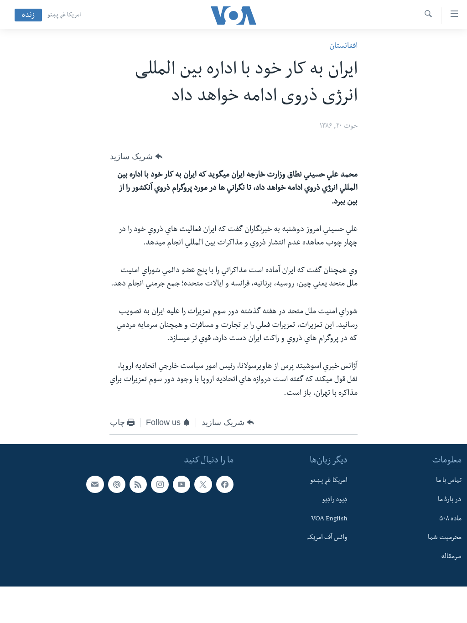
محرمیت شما (445, 539)
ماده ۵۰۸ (450, 519)
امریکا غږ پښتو (64, 15)
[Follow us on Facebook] (225, 484)
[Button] (136, 156)
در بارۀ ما (450, 500)
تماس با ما (449, 481)
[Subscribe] (95, 484)
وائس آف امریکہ (327, 539)
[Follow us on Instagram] (159, 484)
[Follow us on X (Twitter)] (203, 484)
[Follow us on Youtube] (181, 484)
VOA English (329, 519)
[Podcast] (116, 484)
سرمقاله (451, 557)
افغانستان (343, 47)
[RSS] (138, 484)
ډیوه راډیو (335, 500)
